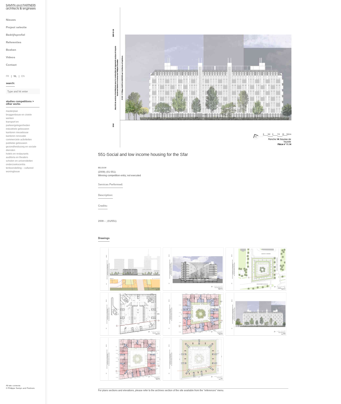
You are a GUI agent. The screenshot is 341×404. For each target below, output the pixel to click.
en (23, 76)
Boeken (11, 49)
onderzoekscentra (15, 164)
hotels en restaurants (17, 153)
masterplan (12, 111)
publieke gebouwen (16, 143)
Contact (11, 64)
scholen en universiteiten (19, 160)
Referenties (13, 42)
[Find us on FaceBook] (10, 367)
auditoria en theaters (17, 157)
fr (7, 76)
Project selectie (16, 27)
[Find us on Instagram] (10, 376)
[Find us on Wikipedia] (26, 367)
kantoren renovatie (16, 136)
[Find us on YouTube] (33, 367)
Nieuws (11, 19)
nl (15, 76)
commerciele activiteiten (19, 139)
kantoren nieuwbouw (17, 132)
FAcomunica (23, 392)
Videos (10, 57)
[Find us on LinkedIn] (18, 367)
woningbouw (13, 171)
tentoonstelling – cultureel (20, 168)
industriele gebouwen (17, 128)
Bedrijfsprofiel (15, 34)
